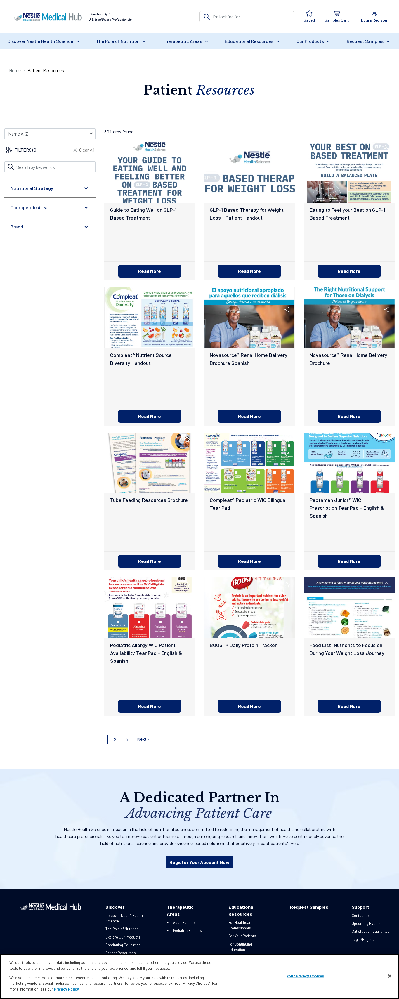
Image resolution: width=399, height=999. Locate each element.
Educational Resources (249, 41)
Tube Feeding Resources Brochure (149, 500)
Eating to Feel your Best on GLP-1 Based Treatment (347, 214)
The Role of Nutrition (118, 41)
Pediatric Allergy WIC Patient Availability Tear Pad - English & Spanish (146, 653)
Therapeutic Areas (183, 41)
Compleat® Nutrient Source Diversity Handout (141, 359)
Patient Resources (120, 953)
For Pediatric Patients (184, 930)
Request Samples (365, 41)
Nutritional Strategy (32, 188)
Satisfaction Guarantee (371, 931)
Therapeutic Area (29, 207)
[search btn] (207, 17)
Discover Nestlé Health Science (41, 41)
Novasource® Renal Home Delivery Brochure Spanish (248, 359)
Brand (17, 226)
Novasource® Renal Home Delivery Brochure (348, 359)
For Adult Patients (181, 922)
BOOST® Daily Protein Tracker (243, 645)
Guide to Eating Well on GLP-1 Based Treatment (143, 214)
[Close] (389, 976)
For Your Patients (242, 936)
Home (15, 70)
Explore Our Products (122, 937)
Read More (149, 271)
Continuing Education (122, 945)
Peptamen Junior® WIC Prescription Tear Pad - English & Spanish (347, 508)
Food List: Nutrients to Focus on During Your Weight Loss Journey (347, 649)
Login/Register (364, 939)
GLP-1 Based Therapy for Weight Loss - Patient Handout (247, 214)
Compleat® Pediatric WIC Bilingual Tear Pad (248, 504)
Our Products (310, 41)
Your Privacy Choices (305, 976)
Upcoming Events (366, 923)
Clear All (86, 149)
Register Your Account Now (199, 862)
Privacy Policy (66, 989)
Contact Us (361, 915)
